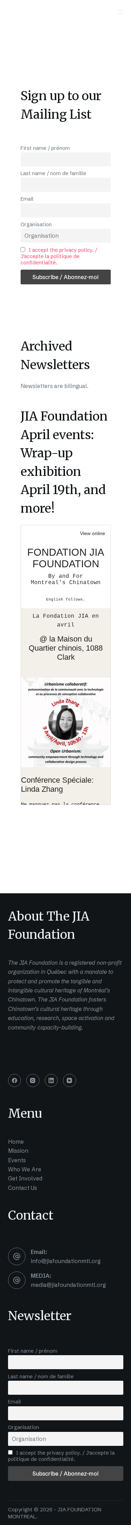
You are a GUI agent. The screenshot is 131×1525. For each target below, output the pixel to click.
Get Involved (25, 1178)
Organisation (36, 224)
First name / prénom (45, 148)
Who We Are (24, 1169)
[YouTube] (69, 1080)
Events (17, 1160)
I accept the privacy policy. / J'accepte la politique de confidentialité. (59, 256)
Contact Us (22, 1187)
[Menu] (120, 12)
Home (16, 1141)
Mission (18, 1150)
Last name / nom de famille (53, 173)
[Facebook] (14, 1080)
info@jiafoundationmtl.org (66, 1260)
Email (27, 199)
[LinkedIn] (51, 1080)
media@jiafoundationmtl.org (68, 1284)
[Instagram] (32, 1080)
